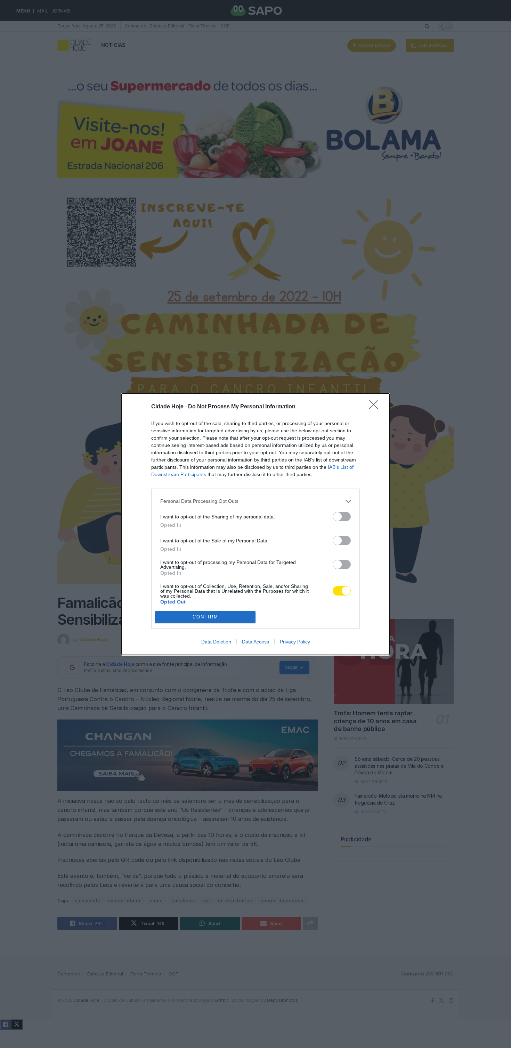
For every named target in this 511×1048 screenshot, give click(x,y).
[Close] (375, 407)
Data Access (255, 641)
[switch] (342, 516)
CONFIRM (205, 616)
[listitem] (255, 501)
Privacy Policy (295, 641)
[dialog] (255, 524)
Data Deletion (216, 641)
